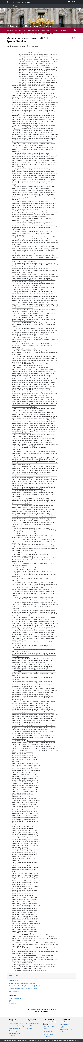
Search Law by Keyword (61, 30)
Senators (29, 1028)
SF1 (10, 1001)
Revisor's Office (46, 30)
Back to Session (14, 980)
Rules (20, 30)
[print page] (74, 30)
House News (64, 1022)
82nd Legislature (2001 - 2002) (20, 33)
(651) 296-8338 (48, 1026)
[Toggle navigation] (9, 6)
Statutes (10, 30)
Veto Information (14, 991)
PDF (74, 38)
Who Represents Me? (33, 1023)
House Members (31, 1026)
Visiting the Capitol (15, 1028)
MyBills (62, 1027)
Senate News (64, 1024)
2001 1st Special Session (37, 33)
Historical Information (16, 1023)
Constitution (36, 30)
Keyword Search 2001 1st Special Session (22, 983)
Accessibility (13, 1031)
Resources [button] (13, 975)
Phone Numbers (48, 1031)
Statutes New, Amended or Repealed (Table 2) (23, 989)
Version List (12, 1004)
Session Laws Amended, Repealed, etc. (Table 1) (24, 986)
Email (45, 1029)
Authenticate (67, 38)
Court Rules (27, 30)
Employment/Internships (17, 1026)
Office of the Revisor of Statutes (29, 26)
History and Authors (15, 998)
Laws (15, 30)
